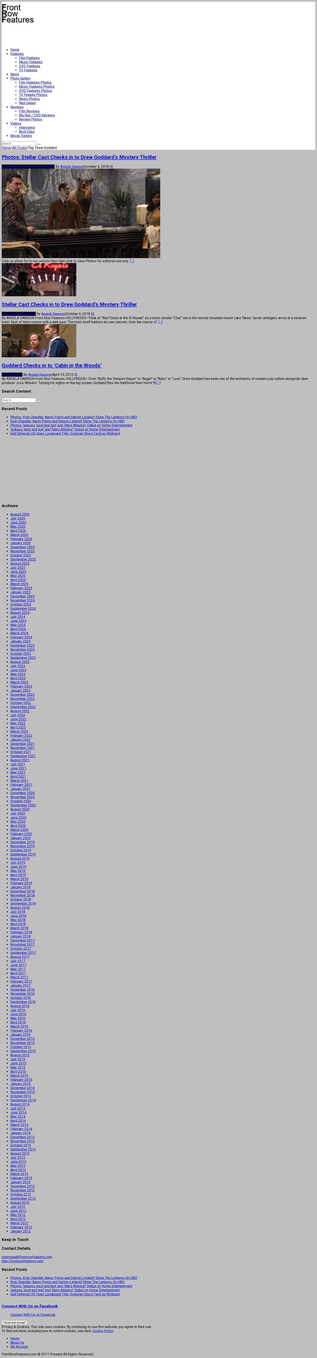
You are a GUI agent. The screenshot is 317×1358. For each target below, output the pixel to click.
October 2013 (20, 1145)
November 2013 (22, 1141)
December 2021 (22, 744)
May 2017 (17, 969)
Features (17, 54)
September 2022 (23, 707)
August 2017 (20, 957)
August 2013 (20, 1153)
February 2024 (21, 637)
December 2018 (22, 891)
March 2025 (19, 584)
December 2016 (22, 990)
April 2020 (18, 826)
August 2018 (20, 908)
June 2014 (18, 1112)
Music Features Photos (36, 87)
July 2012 (17, 1207)
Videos (15, 123)
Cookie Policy (103, 1331)
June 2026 (18, 523)
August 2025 (20, 563)
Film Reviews (29, 111)
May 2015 (17, 1067)
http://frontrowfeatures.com (22, 1261)
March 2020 (19, 830)
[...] (132, 261)
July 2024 (17, 617)
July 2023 (17, 666)
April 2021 (18, 777)
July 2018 (17, 912)
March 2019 (19, 879)
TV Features (28, 70)
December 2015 (22, 1039)
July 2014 (17, 1108)
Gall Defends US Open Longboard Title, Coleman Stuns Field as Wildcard (65, 433)
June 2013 (18, 1162)
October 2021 (20, 752)
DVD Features (29, 66)
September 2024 (23, 609)
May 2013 (17, 1166)
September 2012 (23, 1198)
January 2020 (20, 838)
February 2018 (21, 932)
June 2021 (18, 768)
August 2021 (20, 760)
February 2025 (21, 588)
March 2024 (19, 633)
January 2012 (20, 1231)
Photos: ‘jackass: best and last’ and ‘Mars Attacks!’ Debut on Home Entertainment (71, 425)
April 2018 (18, 924)
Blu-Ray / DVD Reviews (37, 115)
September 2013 (23, 1149)
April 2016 (18, 1022)
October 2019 (20, 850)
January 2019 (20, 887)
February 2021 (21, 785)
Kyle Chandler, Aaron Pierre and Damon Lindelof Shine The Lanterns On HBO (67, 421)
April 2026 (18, 531)
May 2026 (17, 527)
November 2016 (22, 994)
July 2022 (17, 715)
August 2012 (20, 1203)
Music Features (30, 62)
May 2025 (17, 576)
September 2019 (23, 854)
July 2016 (17, 1010)
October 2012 (20, 1194)
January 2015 (20, 1084)
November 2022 (22, 699)
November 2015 (22, 1043)
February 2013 (21, 1178)
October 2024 (20, 604)
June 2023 (18, 670)
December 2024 (22, 596)
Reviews (17, 107)
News (14, 74)
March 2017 (19, 977)
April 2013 (18, 1170)
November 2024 (22, 600)
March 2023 (19, 682)
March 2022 (19, 731)
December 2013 (22, 1137)
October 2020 (20, 801)
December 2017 (22, 940)
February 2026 (21, 539)
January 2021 (20, 789)
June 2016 (18, 1014)
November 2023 (22, 650)
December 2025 (22, 547)
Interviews (27, 127)
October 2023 (20, 654)
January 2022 (20, 740)
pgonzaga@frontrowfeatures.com (27, 1257)
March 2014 (19, 1125)
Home (14, 50)
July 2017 (17, 961)
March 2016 (19, 1026)
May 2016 (17, 1018)
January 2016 (20, 1035)
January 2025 (20, 592)
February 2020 (21, 834)
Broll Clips (27, 132)
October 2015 (20, 1047)
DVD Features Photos (35, 91)
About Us (17, 1343)
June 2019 (18, 867)
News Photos (29, 99)
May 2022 (17, 723)
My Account (19, 1347)
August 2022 (20, 711)
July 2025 (17, 568)
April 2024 (18, 629)
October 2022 (20, 703)
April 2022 (18, 727)
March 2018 (19, 928)
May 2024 (17, 625)
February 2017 (21, 981)
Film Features (29, 58)
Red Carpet (27, 103)
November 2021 (22, 748)
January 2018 (20, 936)
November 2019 (22, 846)
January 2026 (20, 543)
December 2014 (22, 1088)
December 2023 (22, 645)
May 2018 (17, 920)
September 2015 (23, 1051)
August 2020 (20, 809)
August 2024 (20, 613)
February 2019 (21, 883)
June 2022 (18, 719)
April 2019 (18, 875)
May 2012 (17, 1215)
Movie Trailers (21, 136)
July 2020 (17, 813)
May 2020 (17, 822)
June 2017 (18, 965)
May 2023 (17, 674)
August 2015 (20, 1055)
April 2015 (18, 1071)
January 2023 (20, 690)
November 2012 (22, 1190)
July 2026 (17, 518)
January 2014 (20, 1133)
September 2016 (23, 1002)
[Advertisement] (80, 33)
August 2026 (20, 514)
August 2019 (20, 858)
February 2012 (21, 1227)
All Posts (20, 148)
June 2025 (18, 572)
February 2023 (21, 686)
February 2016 (21, 1031)
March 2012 (19, 1223)
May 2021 (17, 772)
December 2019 (22, 842)
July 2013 (17, 1158)
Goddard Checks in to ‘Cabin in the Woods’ (52, 365)
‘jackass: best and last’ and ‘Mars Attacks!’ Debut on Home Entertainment (65, 429)
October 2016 (20, 998)
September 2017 (23, 953)
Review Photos (30, 119)
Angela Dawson (72, 167)
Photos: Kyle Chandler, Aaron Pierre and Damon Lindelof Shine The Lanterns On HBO (73, 417)
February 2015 (21, 1080)
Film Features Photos (35, 82)
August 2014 (20, 1104)
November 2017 (22, 944)
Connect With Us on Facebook (30, 1306)
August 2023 (20, 662)
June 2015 (18, 1063)
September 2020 (23, 805)
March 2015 (19, 1076)
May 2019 (17, 871)
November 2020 (22, 797)
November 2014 (22, 1092)
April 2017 (18, 973)
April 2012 (18, 1219)
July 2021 (17, 764)
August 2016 (20, 1006)
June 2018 (18, 916)
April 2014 (18, 1121)
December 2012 (22, 1186)
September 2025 (23, 559)
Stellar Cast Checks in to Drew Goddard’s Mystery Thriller (69, 304)
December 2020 (22, 793)
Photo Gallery (20, 78)
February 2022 (21, 736)
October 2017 (20, 949)
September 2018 (23, 904)
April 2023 (18, 678)
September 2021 (23, 756)
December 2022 (22, 695)
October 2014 (20, 1096)
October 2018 (20, 899)
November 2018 (22, 895)
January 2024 (20, 641)
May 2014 (17, 1117)
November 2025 (22, 551)
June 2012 (18, 1211)
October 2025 (20, 555)
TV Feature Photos (33, 95)
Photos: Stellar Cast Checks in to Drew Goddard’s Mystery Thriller (79, 157)
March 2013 (19, 1174)
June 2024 (18, 621)
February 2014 (21, 1129)
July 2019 (17, 863)
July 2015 (17, 1059)
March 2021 (19, 781)
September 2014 (23, 1100)
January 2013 (20, 1182)
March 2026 (19, 535)
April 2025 (18, 580)
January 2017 (20, 985)
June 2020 (18, 817)
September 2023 (23, 658)
